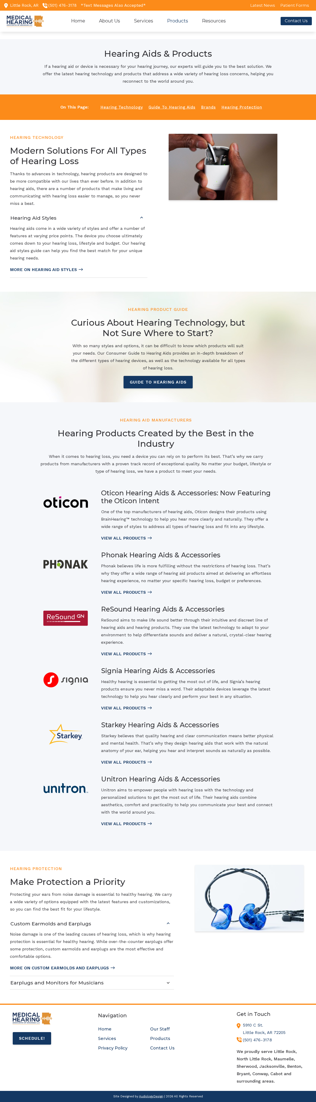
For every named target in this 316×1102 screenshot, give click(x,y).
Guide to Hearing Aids (158, 382)
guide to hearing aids (172, 107)
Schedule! (32, 1038)
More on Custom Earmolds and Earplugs (59, 967)
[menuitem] (263, 5)
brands (208, 107)
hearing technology (121, 107)
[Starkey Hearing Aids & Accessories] (66, 734)
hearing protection (241, 107)
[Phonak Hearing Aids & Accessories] (66, 564)
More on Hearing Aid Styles (43, 269)
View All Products (123, 538)
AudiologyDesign (151, 1096)
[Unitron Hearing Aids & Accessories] (66, 788)
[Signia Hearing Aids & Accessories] (66, 680)
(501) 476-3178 (62, 5)
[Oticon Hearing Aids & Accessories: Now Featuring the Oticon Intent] (66, 502)
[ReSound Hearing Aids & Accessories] (66, 618)
